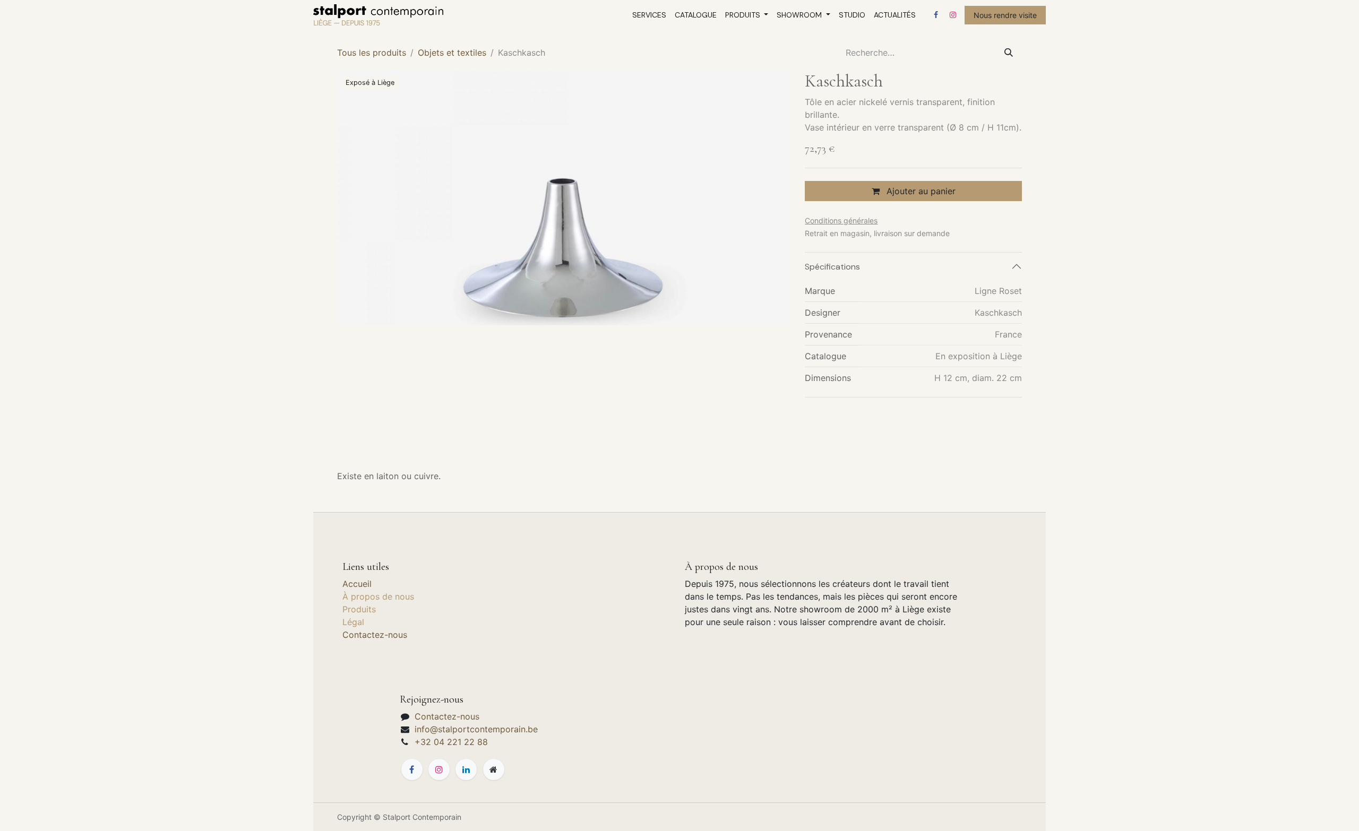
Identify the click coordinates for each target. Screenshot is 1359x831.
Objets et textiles (452, 52)
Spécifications (832, 266)
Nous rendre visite (1005, 15)
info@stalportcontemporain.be (476, 729)
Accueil (357, 583)
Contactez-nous (374, 634)
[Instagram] (952, 14)
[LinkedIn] (466, 769)
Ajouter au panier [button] (920, 191)
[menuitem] (649, 15)
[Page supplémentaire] (493, 769)
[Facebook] (935, 14)
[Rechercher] (1008, 52)
